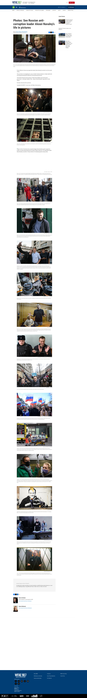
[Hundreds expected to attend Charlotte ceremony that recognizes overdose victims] (62, 21)
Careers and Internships (37, 678)
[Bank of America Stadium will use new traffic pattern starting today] (62, 35)
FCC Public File (49, 678)
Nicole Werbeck (24, 31)
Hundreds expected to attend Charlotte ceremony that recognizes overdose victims (69, 22)
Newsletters (70, 10)
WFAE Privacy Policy (63, 673)
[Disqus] (43, 630)
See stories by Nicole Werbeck (25, 608)
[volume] (16, 7)
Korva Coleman (19, 31)
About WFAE (36, 673)
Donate (72, 2)
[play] (13, 7)
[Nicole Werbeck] (15, 609)
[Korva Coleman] (15, 600)
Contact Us (49, 673)
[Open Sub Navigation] (15, 10)
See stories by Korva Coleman (25, 601)
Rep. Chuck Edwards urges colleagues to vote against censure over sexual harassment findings (69, 44)
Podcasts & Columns (39, 10)
